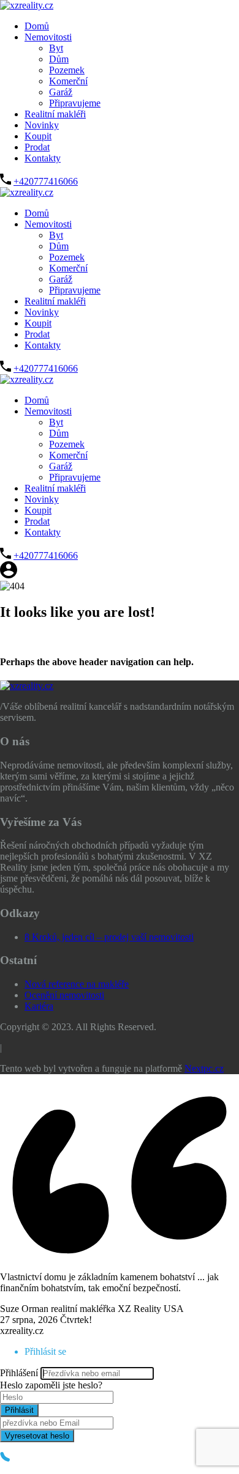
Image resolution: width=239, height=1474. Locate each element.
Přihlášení (19, 1373)
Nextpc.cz (204, 1068)
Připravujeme (75, 103)
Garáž (60, 92)
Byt (56, 48)
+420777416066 (45, 181)
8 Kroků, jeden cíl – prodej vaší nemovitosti (109, 937)
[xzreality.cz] (26, 5)
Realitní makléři (55, 114)
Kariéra (39, 1006)
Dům (59, 59)
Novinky (42, 125)
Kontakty (43, 158)
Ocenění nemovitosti (64, 995)
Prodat (37, 147)
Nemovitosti (48, 37)
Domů (37, 26)
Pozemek (67, 70)
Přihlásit (19, 1410)
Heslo (11, 1385)
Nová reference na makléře (77, 984)
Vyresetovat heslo (37, 1435)
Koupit (38, 136)
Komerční (68, 81)
